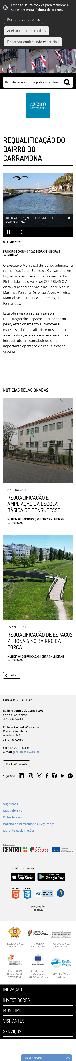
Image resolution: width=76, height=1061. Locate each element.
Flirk (70, 776)
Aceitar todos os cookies (26, 30)
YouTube (62, 777)
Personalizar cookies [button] (23, 19)
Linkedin (21, 776)
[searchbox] (38, 82)
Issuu (54, 776)
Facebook (47, 776)
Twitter (39, 776)
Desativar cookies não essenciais (33, 41)
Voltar (14, 675)
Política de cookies (48, 9)
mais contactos (16, 763)
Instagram (30, 776)
